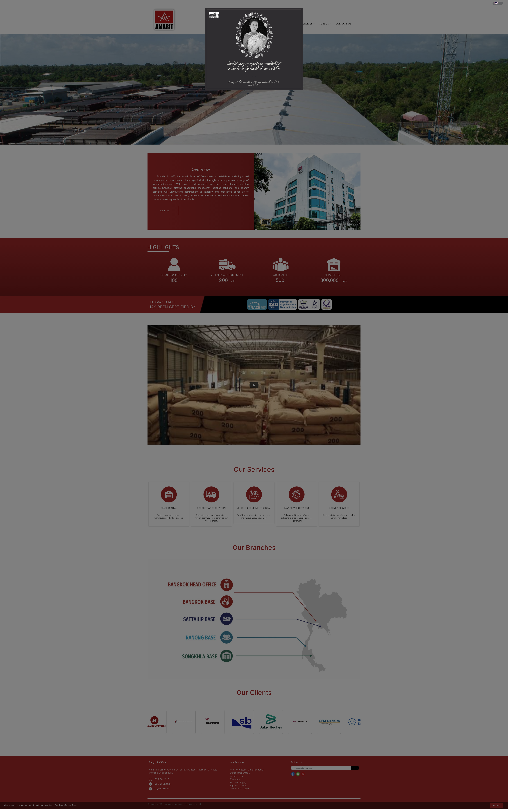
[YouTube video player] (254, 385)
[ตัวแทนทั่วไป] (339, 494)
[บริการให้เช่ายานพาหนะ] (254, 494)
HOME (261, 23)
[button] (38, 89)
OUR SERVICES (304, 23)
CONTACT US (343, 23)
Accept (496, 805)
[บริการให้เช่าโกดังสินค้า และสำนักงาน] (169, 494)
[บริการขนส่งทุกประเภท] (211, 494)
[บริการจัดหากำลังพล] (297, 494)
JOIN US (324, 23)
